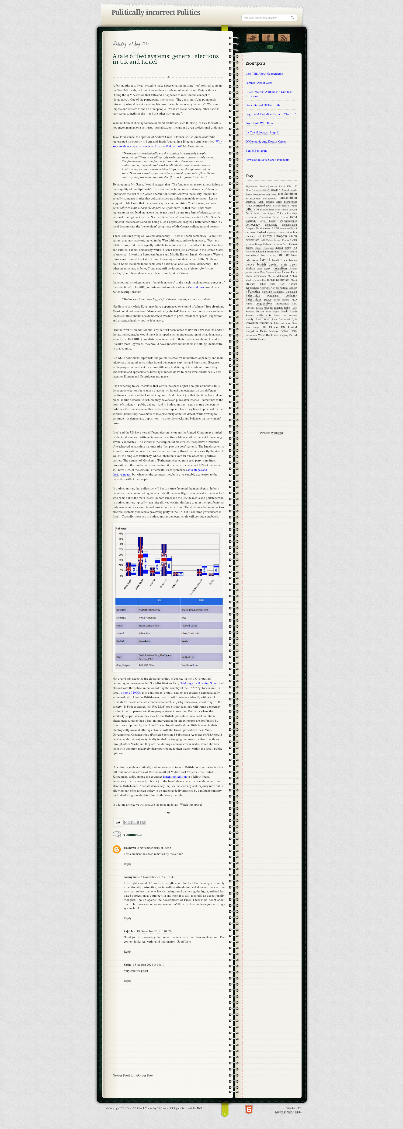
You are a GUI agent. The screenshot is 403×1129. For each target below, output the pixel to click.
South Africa (262, 319)
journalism (280, 268)
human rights (283, 247)
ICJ (295, 247)
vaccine (249, 335)
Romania (250, 311)
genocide (250, 244)
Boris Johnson (281, 209)
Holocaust (269, 247)
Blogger (278, 432)
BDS (256, 209)
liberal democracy (256, 276)
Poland (249, 303)
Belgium (264, 209)
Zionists (262, 339)
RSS (284, 36)
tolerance (286, 323)
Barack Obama (289, 205)
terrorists (266, 323)
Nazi (282, 284)
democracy (253, 224)
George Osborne (263, 244)
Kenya (278, 272)
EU (259, 236)
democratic (271, 224)
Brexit (249, 213)
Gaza (293, 240)
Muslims (250, 284)
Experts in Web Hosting (288, 1111)
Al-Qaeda (272, 190)
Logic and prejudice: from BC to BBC (271, 114)
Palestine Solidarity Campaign (279, 291)
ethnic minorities (287, 232)
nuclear (293, 287)
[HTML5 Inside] (249, 1109)
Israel (265, 259)
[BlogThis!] (130, 822)
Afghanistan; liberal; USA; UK (281, 186)
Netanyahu (265, 287)
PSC (294, 303)
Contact (270, 47)
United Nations (269, 331)
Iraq (274, 255)
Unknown (130, 847)
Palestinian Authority (282, 295)
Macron (271, 276)
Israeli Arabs (279, 260)
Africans (256, 190)
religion (278, 307)
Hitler (258, 247)
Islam (294, 255)
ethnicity (250, 236)
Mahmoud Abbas (286, 276)
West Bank (265, 335)
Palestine (254, 291)
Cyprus (284, 217)
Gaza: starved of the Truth (263, 105)
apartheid (251, 201)
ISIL (280, 255)
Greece (286, 244)
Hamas (293, 244)
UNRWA (284, 331)
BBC (249, 209)
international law (255, 255)
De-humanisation (288, 220)
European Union (285, 236)
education (285, 228)
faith (263, 240)
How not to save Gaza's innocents (267, 159)
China (280, 213)
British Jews (260, 213)
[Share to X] (134, 822)
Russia (260, 311)
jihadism (250, 268)
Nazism (292, 284)
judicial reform (252, 272)
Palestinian (253, 295)
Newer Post (121, 1075)
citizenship (291, 213)
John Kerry (263, 268)
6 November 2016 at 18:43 (158, 877)
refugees (268, 307)
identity (249, 251)
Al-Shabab (284, 190)
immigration (260, 251)
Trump (256, 327)
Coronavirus (265, 217)
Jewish (261, 264)
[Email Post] (118, 822)
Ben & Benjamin (256, 150)
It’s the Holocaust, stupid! (262, 132)
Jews (293, 264)
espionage (272, 232)
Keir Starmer (267, 272)
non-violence (282, 287)
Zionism (251, 339)
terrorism (252, 323)
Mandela (250, 280)
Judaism (293, 268)
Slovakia (293, 315)
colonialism (251, 217)
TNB (199, 1108)
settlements (264, 315)
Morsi (294, 280)
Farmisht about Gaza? (260, 82)
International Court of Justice (282, 251)
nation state (267, 284)
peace (267, 299)
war (255, 335)
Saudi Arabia (289, 311)
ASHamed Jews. (262, 205)
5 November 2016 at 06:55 (154, 848)
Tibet (276, 323)
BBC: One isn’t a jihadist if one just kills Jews (269, 94)
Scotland (250, 315)
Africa (248, 190)
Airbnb (263, 190)
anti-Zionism (269, 197)
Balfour (277, 205)
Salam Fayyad (272, 311)
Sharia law (280, 315)
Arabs (249, 205)
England (261, 232)
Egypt (293, 228)
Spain (274, 319)
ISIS (287, 255)
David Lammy (268, 220)
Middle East (260, 280)
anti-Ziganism (253, 197)
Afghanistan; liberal (255, 186)
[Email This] (125, 822)
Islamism (252, 260)
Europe (267, 236)
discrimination (263, 228)
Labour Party (289, 272)
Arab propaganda (286, 201)
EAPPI (275, 228)
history (249, 247)
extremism (252, 240)
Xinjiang (284, 335)
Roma (294, 307)
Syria (294, 319)
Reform (259, 307)
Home (133, 1075)
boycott (293, 209)
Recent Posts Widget (287, 170)
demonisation (289, 224)
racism (250, 307)
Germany (277, 244)
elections (250, 232)
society (249, 319)
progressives (264, 303)
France (285, 240)
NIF (273, 287)
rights (287, 307)
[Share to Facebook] (139, 822)
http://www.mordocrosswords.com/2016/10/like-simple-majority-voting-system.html (174, 906)
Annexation (259, 194)
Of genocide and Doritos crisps (266, 141)
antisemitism (288, 197)
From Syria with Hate (259, 123)
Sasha (128, 964)
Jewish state (278, 264)
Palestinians (253, 299)
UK (263, 327)
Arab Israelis (266, 201)
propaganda (282, 303)
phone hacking (281, 299)
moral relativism (278, 279)
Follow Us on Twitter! (252, 36)
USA (294, 331)
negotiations (252, 287)
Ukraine (273, 327)
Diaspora (250, 228)
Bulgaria (271, 213)
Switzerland (284, 319)
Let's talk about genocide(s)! (265, 73)
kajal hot (129, 931)
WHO (276, 335)
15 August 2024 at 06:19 (148, 964)
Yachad (293, 335)
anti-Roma (271, 194)
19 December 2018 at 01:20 (154, 931)
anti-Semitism (287, 193)
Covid (275, 217)
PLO (294, 299)
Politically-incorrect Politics (155, 12)
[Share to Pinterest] (143, 822)
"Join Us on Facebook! (268, 36)
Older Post (145, 1075)
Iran (269, 255)
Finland (269, 240)
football (277, 240)
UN (283, 327)
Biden (271, 209)
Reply (128, 864)
